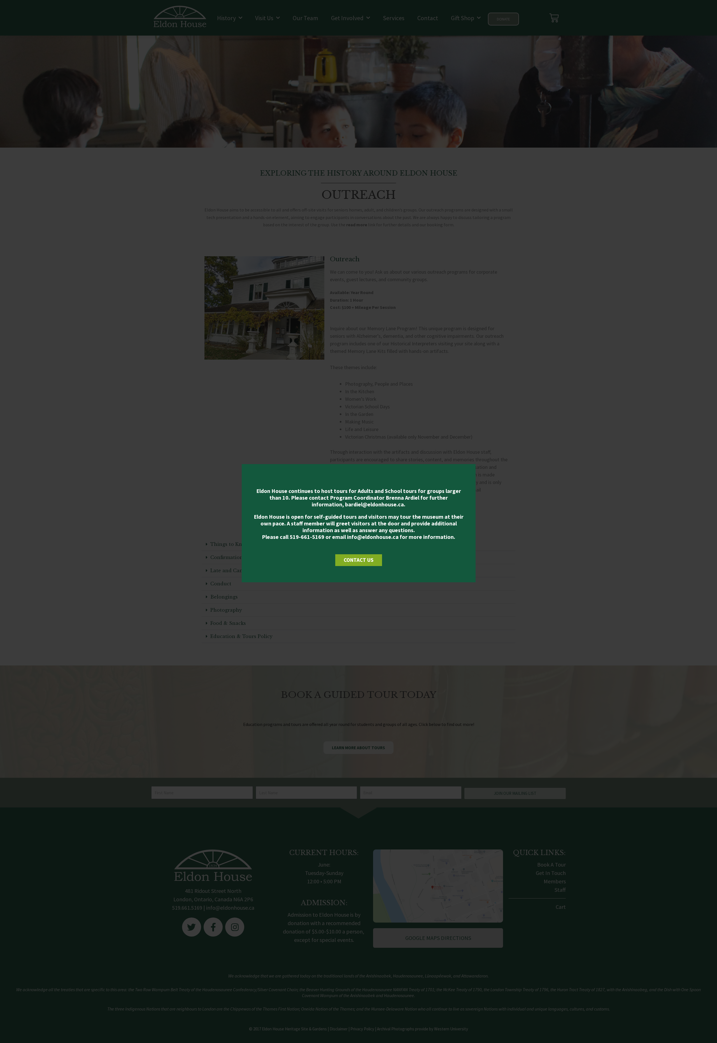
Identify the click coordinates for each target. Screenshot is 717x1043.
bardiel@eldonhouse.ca (374, 504)
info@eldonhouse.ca (373, 536)
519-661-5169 (307, 536)
